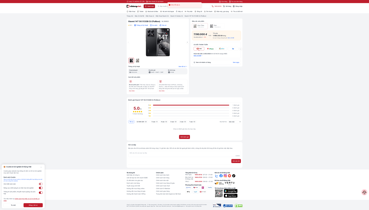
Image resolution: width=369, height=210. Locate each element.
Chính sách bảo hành (162, 175)
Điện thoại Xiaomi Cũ (162, 16)
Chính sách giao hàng (163, 191)
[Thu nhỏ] (41, 167)
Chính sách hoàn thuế (163, 186)
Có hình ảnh (142, 121)
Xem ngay (236, 62)
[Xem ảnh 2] (137, 60)
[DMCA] (238, 206)
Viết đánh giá (184, 137)
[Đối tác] (219, 183)
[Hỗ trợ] (364, 192)
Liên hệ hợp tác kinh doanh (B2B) (137, 177)
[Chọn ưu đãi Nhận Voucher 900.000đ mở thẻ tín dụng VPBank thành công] (210, 48)
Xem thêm (132, 91)
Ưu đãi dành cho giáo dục (135, 180)
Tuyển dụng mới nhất (133, 186)
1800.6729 (198, 177)
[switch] (41, 184)
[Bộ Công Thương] (228, 206)
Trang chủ (130, 16)
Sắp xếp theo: (223, 121)
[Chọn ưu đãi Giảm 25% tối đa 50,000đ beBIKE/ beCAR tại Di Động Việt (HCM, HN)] (233, 48)
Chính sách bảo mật (162, 180)
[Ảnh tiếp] (187, 42)
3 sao (173, 121)
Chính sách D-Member (163, 188)
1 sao (192, 121)
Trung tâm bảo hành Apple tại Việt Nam (168, 194)
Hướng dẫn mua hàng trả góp (136, 191)
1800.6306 (198, 181)
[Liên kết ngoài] (217, 176)
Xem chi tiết (231, 38)
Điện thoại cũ (150, 16)
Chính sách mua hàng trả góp (165, 183)
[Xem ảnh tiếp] (240, 49)
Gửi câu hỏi (236, 161)
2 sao (183, 121)
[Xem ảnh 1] (131, 60)
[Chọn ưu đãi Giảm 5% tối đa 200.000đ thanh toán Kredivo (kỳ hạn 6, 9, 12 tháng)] (221, 48)
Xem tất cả (182, 66)
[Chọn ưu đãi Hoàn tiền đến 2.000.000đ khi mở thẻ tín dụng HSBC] (199, 48)
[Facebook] (221, 176)
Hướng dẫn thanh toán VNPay (136, 194)
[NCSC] (217, 206)
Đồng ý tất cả (33, 205)
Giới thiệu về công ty (133, 175)
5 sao (155, 121)
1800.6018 (198, 174)
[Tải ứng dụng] (230, 191)
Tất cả (131, 121)
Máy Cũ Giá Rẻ (139, 16)
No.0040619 (165, 21)
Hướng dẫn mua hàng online (135, 188)
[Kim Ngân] (203, 191)
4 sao (164, 121)
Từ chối (13, 205)
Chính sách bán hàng (162, 177)
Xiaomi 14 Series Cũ (176, 16)
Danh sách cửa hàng (133, 183)
